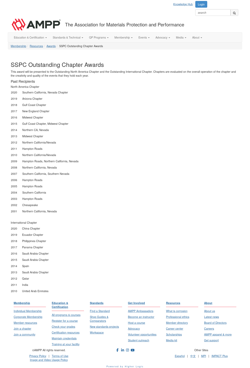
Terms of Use (60, 356)
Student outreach (138, 340)
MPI (203, 356)
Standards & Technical (67, 37)
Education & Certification (29, 37)
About (196, 37)
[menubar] (184, 3)
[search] (234, 12)
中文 (193, 356)
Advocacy (161, 37)
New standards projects (104, 327)
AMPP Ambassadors (140, 311)
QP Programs (98, 37)
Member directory (177, 323)
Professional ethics (177, 317)
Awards (51, 46)
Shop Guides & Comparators (99, 319)
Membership (122, 37)
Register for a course (65, 321)
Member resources (25, 323)
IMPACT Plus (220, 356)
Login (201, 4)
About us (209, 311)
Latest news (211, 317)
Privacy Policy (37, 356)
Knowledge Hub (183, 4)
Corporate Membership (28, 317)
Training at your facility (65, 344)
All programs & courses (66, 315)
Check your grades (63, 327)
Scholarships (174, 334)
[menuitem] (184, 3)
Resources (36, 46)
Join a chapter (22, 328)
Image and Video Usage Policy (49, 360)
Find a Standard (100, 311)
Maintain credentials (64, 338)
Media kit (171, 340)
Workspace (97, 332)
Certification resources (65, 332)
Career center (174, 328)
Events (143, 37)
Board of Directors (215, 323)
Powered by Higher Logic (125, 366)
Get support (211, 340)
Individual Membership (28, 311)
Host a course (136, 323)
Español (180, 356)
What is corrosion (177, 311)
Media (180, 37)
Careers (209, 328)
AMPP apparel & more (218, 334)
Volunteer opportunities (142, 334)
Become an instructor (141, 317)
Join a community (24, 334)
